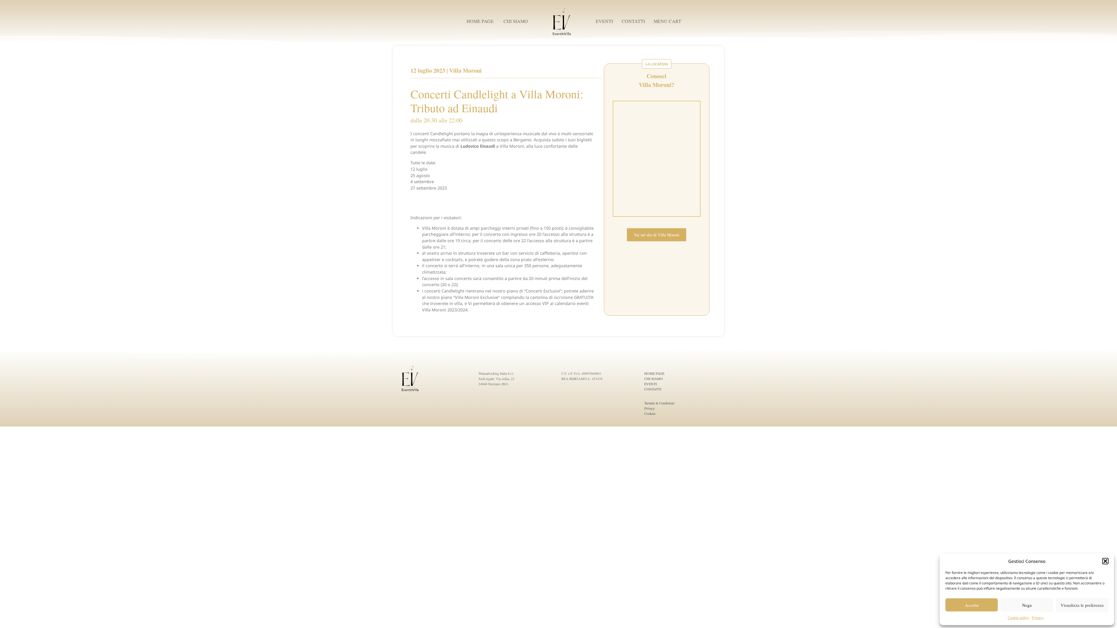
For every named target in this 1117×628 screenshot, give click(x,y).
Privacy (1037, 617)
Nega (1027, 605)
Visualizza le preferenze (1082, 605)
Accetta (972, 605)
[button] (1105, 561)
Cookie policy (1018, 617)
